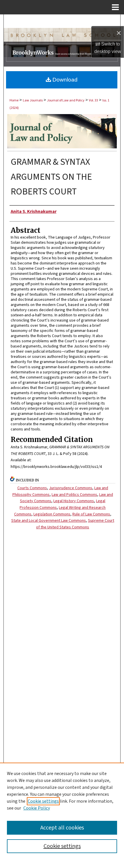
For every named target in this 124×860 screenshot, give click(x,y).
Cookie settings (43, 801)
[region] (62, 811)
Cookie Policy (36, 808)
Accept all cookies (62, 828)
